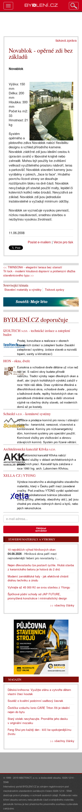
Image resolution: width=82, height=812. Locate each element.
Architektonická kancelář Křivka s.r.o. (29, 449)
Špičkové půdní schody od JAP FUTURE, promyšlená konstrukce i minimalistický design (37, 596)
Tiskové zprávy (54, 289)
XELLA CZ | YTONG (19, 475)
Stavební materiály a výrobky (23, 289)
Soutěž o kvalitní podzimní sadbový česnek (35, 701)
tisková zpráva (66, 40)
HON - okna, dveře (16, 360)
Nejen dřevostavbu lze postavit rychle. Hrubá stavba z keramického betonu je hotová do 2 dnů (41, 567)
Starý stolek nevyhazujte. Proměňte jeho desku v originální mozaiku (38, 721)
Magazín (14, 679)
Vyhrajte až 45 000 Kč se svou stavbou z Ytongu (39, 587)
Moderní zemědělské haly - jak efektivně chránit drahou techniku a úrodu (38, 578)
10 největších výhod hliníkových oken (32, 549)
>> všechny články (62, 605)
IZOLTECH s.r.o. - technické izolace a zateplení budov (36, 332)
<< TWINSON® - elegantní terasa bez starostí (32, 267)
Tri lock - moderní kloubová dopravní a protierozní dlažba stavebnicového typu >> (39, 273)
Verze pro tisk (63, 242)
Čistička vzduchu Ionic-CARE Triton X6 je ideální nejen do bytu (39, 710)
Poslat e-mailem (39, 242)
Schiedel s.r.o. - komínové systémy (27, 413)
